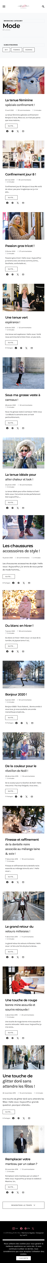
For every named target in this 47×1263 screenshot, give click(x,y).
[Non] (43, 1251)
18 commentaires (28, 859)
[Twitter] (33, 1228)
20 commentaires (23, 558)
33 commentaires (24, 110)
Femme (16, 50)
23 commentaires (28, 1015)
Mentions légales (28, 1233)
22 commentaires (25, 327)
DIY (6, 50)
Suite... (11, 126)
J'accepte (23, 1258)
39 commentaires (25, 180)
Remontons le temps (21, 1205)
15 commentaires (26, 1093)
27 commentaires (25, 251)
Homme (28, 50)
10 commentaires (28, 1169)
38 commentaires (25, 631)
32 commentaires (28, 776)
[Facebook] (21, 1228)
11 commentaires (28, 937)
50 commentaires (25, 700)
